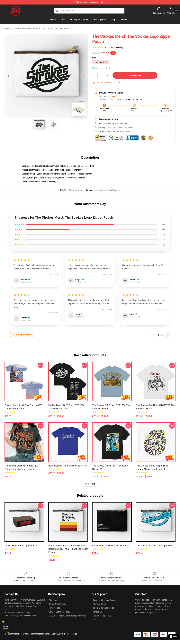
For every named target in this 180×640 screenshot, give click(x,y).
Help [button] (175, 636)
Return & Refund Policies (103, 608)
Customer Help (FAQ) (102, 616)
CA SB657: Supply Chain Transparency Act (67, 616)
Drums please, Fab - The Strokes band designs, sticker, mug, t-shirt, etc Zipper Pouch (68, 549)
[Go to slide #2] (53, 124)
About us (53, 600)
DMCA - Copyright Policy (59, 612)
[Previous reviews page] (153, 335)
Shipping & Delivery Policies (104, 600)
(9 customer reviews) (114, 47)
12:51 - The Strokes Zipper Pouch (20, 545)
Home (7, 28)
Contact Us (97, 612)
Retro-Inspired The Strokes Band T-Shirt (67, 465)
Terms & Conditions (57, 604)
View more (90, 484)
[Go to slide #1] (39, 124)
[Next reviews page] (167, 335)
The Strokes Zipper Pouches (55, 28)
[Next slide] (83, 76)
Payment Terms (99, 604)
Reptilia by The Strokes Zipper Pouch (110, 545)
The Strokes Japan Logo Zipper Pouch (155, 545)
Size (94, 58)
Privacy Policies (55, 608)
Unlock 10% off (5, 627)
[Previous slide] (9, 76)
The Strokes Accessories (26, 28)
